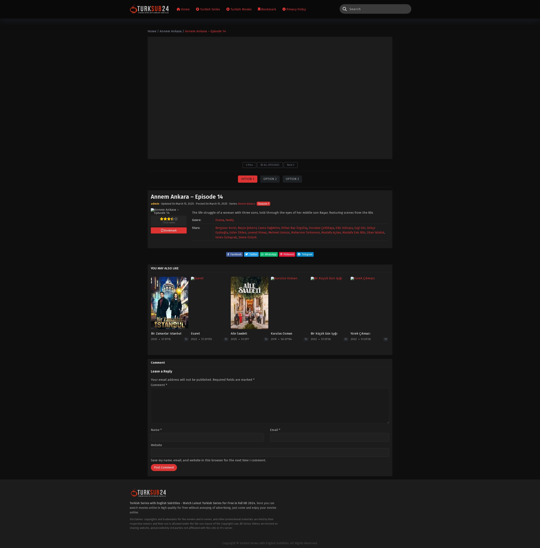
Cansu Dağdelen (269, 228)
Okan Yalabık (375, 232)
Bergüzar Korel (225, 228)
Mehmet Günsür (279, 232)
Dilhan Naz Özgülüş (294, 228)
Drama (219, 220)
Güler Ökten (238, 232)
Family (229, 220)
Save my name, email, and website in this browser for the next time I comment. (208, 460)
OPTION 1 (247, 179)
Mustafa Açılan (331, 232)
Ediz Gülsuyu (344, 228)
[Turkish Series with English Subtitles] (149, 9)
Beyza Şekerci (247, 228)
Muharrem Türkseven (305, 232)
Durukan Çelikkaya (321, 228)
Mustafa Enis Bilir (353, 232)
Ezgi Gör (359, 228)
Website (156, 445)
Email (275, 430)
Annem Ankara (246, 203)
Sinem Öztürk (247, 237)
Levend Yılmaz (257, 232)
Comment (159, 385)
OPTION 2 (270, 179)
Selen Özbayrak (226, 237)
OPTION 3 (292, 179)
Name (156, 430)
